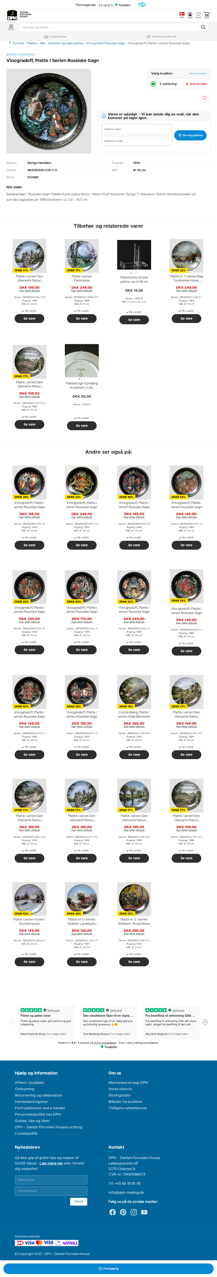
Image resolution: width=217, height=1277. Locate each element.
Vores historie (120, 1089)
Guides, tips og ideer (32, 1121)
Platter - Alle (36, 43)
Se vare (29, 318)
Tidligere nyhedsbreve (127, 1108)
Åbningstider (119, 1095)
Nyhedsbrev (27, 1147)
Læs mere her (51, 1163)
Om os (114, 1073)
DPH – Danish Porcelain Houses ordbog (48, 1127)
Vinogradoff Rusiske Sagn (105, 43)
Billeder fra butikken (125, 1102)
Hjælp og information (36, 1073)
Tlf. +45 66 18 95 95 (124, 1183)
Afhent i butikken (29, 1082)
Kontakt (116, 1147)
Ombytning (24, 1089)
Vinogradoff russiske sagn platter (10, 42)
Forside (18, 43)
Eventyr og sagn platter (65, 43)
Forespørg (111, 1268)
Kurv (206, 18)
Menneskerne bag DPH (128, 1082)
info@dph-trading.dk (126, 1192)
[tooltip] (29, 278)
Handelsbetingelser (31, 1102)
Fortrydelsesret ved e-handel (40, 1108)
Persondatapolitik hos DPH (38, 1114)
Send (78, 1201)
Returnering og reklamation (38, 1095)
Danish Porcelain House (24, 14)
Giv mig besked (193, 135)
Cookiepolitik (26, 1133)
